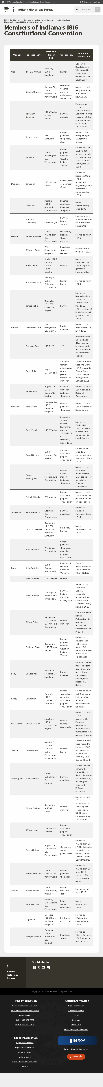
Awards (25, 1066)
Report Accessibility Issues (76, 1049)
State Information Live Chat (24, 1006)
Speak (75, 1056)
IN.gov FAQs (76, 1025)
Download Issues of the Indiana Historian (38, 20)
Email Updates (24, 1052)
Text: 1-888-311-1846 (24, 1025)
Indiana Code (25, 1057)
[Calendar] (48, 967)
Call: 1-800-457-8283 (24, 1020)
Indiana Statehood (63, 20)
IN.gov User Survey (76, 1006)
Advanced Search (76, 1010)
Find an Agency (25, 1015)
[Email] (43, 967)
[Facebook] (34, 967)
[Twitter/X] (39, 967)
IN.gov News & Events (24, 1047)
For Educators (15, 20)
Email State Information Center (25, 1010)
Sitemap (76, 1020)
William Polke (32, 622)
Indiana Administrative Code (24, 1062)
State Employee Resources (76, 1029)
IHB (5, 20)
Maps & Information (25, 1042)
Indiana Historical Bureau (36, 9)
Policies (76, 1015)
